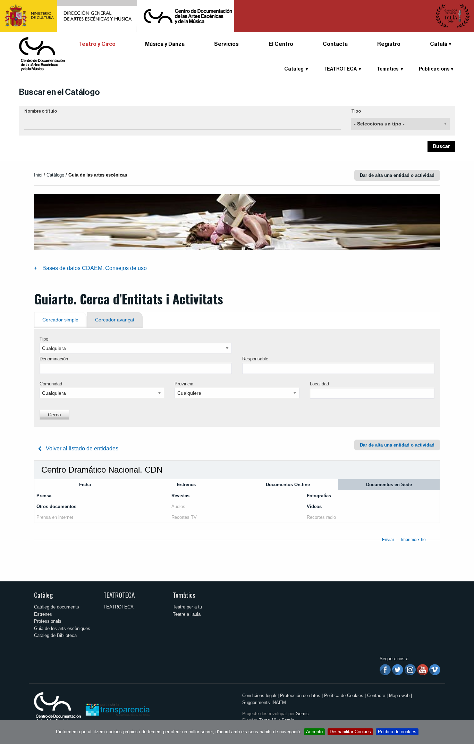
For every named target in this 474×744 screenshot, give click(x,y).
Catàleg (43, 595)
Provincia (184, 383)
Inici (38, 175)
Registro (388, 44)
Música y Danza (165, 44)
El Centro (281, 44)
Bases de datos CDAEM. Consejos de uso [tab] (94, 268)
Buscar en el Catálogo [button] (59, 92)
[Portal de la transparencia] (117, 709)
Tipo (356, 111)
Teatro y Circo (97, 44)
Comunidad (51, 383)
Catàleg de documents (56, 607)
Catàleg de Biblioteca (55, 635)
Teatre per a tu (187, 607)
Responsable (255, 358)
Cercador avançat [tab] (114, 319)
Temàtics (184, 595)
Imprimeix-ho (413, 540)
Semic (302, 713)
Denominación (54, 358)
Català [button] (438, 44)
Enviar (388, 540)
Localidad (319, 383)
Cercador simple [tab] (60, 319)
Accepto (314, 731)
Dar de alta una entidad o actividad (397, 175)
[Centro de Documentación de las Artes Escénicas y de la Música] (42, 54)
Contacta (335, 44)
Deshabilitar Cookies (350, 731)
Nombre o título (40, 111)
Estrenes (43, 614)
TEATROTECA (119, 595)
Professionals (47, 621)
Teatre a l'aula (187, 614)
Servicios (226, 44)
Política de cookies (397, 731)
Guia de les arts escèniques (62, 628)
